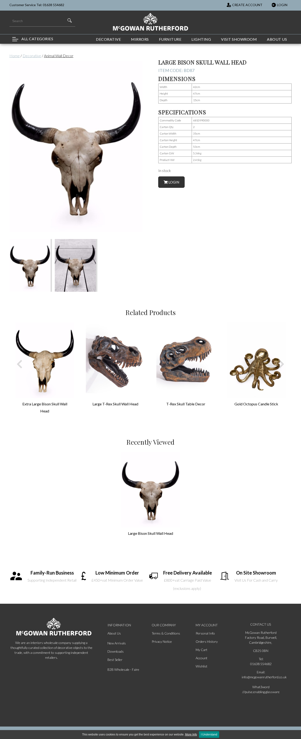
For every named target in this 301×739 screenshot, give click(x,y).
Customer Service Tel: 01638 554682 (36, 5)
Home (14, 55)
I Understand (209, 734)
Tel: (261, 659)
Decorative (32, 55)
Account (201, 658)
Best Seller (115, 660)
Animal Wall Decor (58, 55)
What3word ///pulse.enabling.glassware (261, 689)
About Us (114, 633)
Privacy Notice (162, 641)
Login (173, 182)
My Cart (201, 650)
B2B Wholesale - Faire (123, 669)
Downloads (115, 651)
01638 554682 (261, 664)
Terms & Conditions (166, 633)
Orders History (207, 641)
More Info (191, 734)
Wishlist (201, 666)
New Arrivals (116, 643)
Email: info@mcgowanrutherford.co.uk (261, 674)
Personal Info (205, 633)
